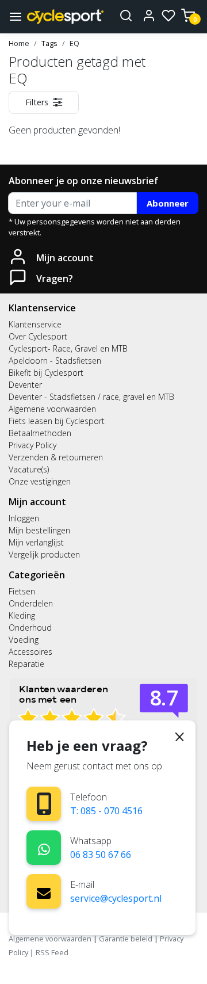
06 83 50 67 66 (100, 854)
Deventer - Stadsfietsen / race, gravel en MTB (91, 396)
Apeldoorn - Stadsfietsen (55, 360)
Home (19, 43)
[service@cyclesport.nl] (44, 891)
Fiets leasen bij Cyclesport (57, 420)
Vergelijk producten (44, 554)
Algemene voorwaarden (52, 408)
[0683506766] (44, 847)
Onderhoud (30, 627)
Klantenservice (35, 324)
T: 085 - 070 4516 (106, 810)
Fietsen (22, 591)
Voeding (24, 639)
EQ (74, 43)
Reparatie (26, 663)
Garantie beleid (126, 938)
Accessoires (30, 651)
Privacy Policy (32, 445)
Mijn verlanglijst (36, 542)
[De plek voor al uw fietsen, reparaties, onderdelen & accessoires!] (65, 16)
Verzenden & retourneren (56, 457)
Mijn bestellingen (39, 530)
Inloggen (24, 518)
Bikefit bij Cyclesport (46, 372)
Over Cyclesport (38, 336)
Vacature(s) (29, 469)
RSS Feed (52, 952)
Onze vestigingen (40, 481)
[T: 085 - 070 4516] (44, 803)
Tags (49, 43)
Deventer (25, 384)
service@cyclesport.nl (116, 898)
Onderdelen (31, 603)
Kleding (22, 615)
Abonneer (168, 203)
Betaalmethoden (40, 433)
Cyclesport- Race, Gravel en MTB (68, 348)
